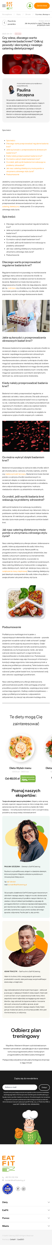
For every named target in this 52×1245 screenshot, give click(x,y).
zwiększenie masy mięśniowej (14, 571)
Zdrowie (18, 34)
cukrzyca (12, 288)
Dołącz (44, 1087)
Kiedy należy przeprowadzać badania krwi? (24, 156)
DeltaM (13, 1239)
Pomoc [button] (5, 1218)
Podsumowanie (12, 174)
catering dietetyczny (10, 206)
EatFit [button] (5, 1210)
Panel (30, 6)
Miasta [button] (5, 1226)
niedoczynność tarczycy (15, 474)
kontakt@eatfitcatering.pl (17, 885)
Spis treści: (10, 140)
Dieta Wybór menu (20, 768)
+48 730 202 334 (11, 1177)
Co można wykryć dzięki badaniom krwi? (23, 159)
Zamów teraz (42, 5)
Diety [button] (5, 1202)
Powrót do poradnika (12, 22)
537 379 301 (11, 882)
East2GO (20, 1239)
